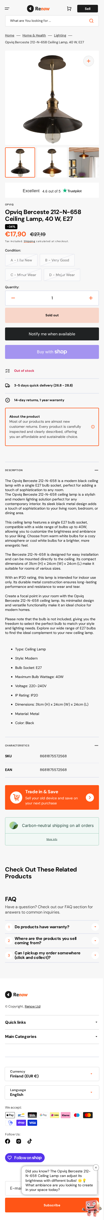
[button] (7, 8)
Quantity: (12, 287)
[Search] (88, 20)
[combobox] (50, 21)
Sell (84, 9)
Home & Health (34, 35)
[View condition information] (89, 429)
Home (9, 35)
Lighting (60, 35)
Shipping (29, 241)
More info (50, 850)
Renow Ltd (32, 1017)
